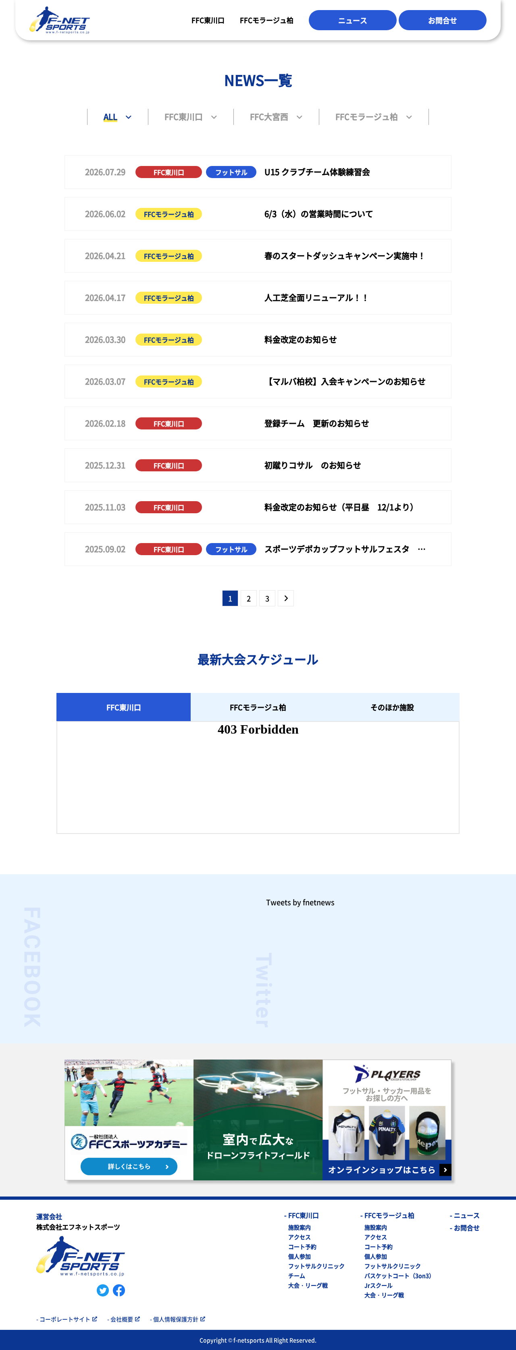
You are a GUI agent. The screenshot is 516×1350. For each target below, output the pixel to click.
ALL (110, 117)
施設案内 (299, 1227)
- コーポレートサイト (63, 1319)
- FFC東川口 (301, 1215)
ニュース (352, 20)
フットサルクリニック (316, 1266)
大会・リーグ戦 (308, 1285)
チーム (296, 1275)
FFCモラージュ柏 (266, 20)
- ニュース (465, 1215)
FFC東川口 (208, 20)
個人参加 (299, 1256)
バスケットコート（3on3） (399, 1275)
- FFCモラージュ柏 (387, 1215)
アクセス (299, 1237)
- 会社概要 (120, 1319)
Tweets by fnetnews (300, 902)
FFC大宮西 (269, 117)
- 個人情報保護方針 (174, 1319)
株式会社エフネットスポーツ (78, 1222)
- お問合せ (465, 1227)
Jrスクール (378, 1285)
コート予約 (302, 1246)
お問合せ (442, 20)
